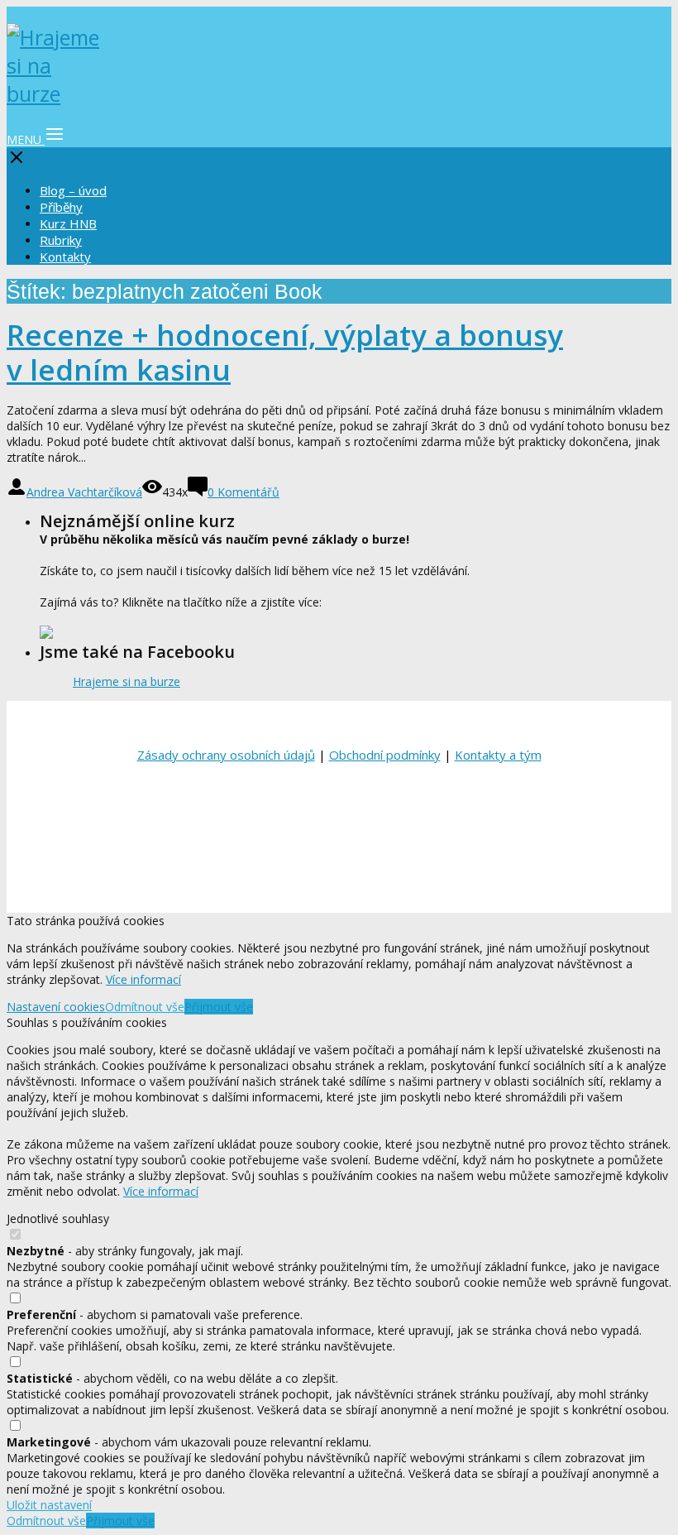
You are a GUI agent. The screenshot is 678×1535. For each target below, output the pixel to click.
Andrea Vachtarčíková (84, 492)
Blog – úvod (73, 190)
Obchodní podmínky (385, 754)
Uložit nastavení (49, 1505)
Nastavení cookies (56, 1007)
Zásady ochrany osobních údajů (226, 754)
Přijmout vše (218, 1007)
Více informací (143, 979)
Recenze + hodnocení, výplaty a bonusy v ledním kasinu (285, 352)
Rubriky (61, 240)
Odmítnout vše (144, 1007)
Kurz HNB (68, 223)
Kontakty (65, 256)
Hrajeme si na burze (126, 681)
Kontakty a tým (498, 754)
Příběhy (61, 207)
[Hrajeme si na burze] (56, 93)
